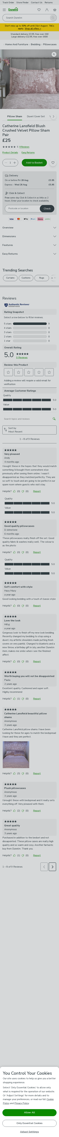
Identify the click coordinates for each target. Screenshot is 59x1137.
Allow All (29, 1112)
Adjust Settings (29, 1131)
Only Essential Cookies (29, 1123)
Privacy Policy (21, 1103)
